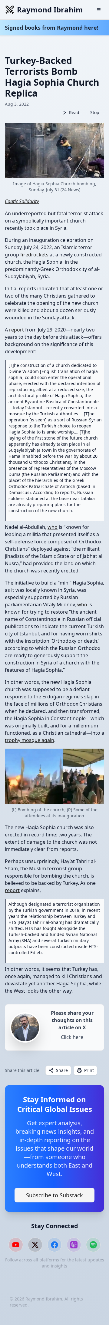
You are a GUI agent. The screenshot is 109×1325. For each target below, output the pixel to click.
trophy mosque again (29, 740)
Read (74, 112)
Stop (94, 112)
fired (25, 254)
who (53, 527)
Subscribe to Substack (54, 1195)
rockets (39, 254)
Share (62, 1070)
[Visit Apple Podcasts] (74, 1245)
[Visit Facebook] (54, 1245)
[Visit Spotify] (93, 1245)
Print (89, 1070)
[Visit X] (35, 1245)
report (16, 329)
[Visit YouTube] (15, 1245)
